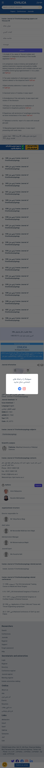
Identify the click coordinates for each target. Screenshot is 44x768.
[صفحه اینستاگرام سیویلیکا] (24, 388)
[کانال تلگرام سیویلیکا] (19, 388)
